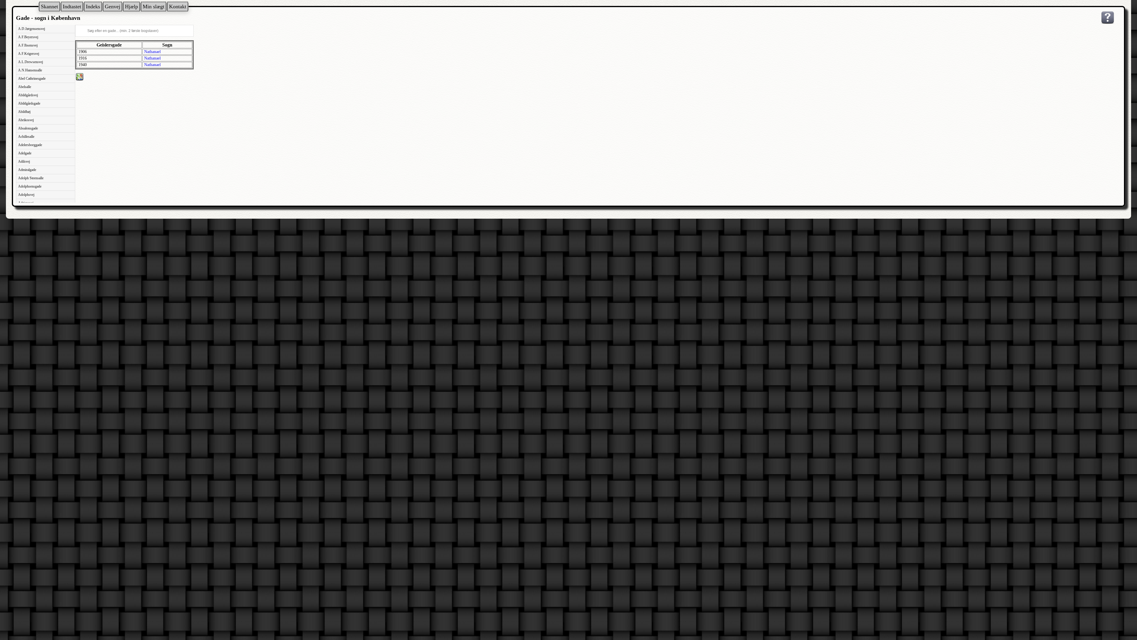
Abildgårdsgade (29, 103)
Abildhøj (24, 112)
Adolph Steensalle (31, 178)
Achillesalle (26, 137)
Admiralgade (27, 170)
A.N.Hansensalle (30, 70)
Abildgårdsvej (28, 95)
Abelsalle (24, 87)
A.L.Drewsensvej (30, 62)
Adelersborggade (30, 145)
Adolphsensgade (29, 186)
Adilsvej (24, 161)
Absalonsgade (28, 128)
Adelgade (24, 153)
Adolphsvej (26, 195)
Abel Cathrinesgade (32, 78)
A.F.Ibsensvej (28, 45)
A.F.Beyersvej (28, 37)
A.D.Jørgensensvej (31, 29)
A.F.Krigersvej (28, 54)
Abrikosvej (26, 120)
